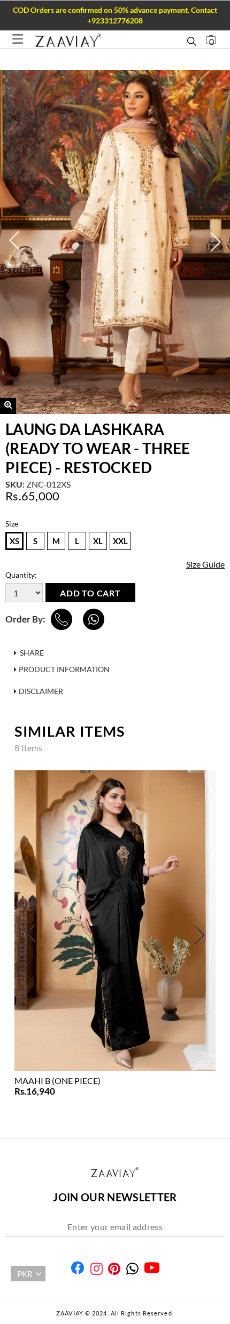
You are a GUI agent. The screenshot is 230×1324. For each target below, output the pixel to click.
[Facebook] (77, 1267)
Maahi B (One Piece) (57, 1080)
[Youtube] (152, 1268)
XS (14, 541)
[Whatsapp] (132, 1269)
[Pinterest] (114, 1269)
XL (98, 541)
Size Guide (205, 564)
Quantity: (21, 574)
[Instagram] (96, 1269)
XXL (120, 541)
